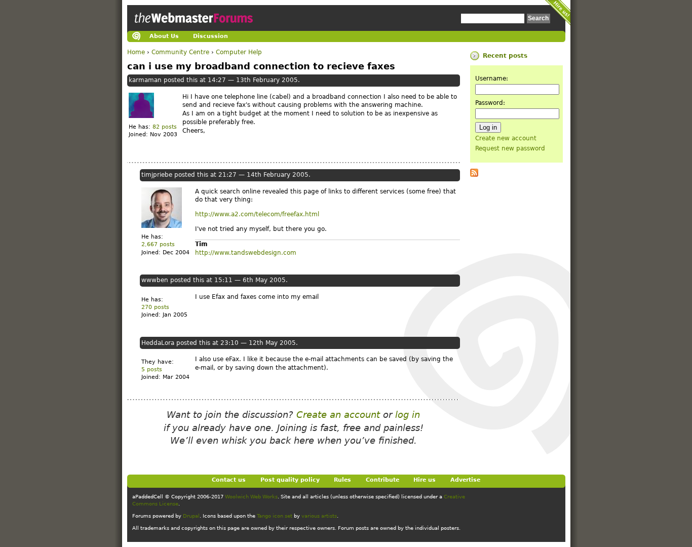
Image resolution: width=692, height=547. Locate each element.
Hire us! (557, 12)
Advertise (465, 480)
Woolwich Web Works (251, 496)
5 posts (151, 369)
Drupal (191, 516)
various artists (319, 516)
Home (136, 52)
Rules (342, 480)
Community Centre (180, 52)
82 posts (164, 127)
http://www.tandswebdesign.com (245, 252)
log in (407, 414)
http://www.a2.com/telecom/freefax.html (257, 214)
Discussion (210, 36)
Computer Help (239, 52)
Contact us (229, 480)
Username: (491, 78)
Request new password (510, 148)
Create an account (338, 414)
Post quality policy (290, 480)
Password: (490, 102)
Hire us (424, 480)
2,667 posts (158, 244)
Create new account (505, 138)
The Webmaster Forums (192, 27)
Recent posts (505, 55)
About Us (164, 36)
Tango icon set (274, 516)
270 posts (155, 307)
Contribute (382, 480)
